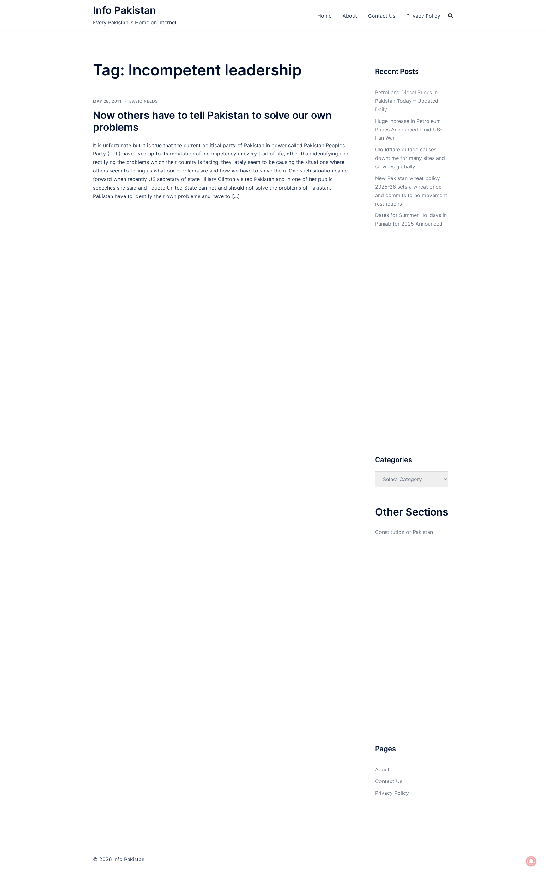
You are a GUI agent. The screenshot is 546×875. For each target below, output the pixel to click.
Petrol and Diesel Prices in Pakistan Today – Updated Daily (406, 100)
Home (324, 16)
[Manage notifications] (531, 861)
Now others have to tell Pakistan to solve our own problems (212, 121)
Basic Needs (143, 101)
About (350, 16)
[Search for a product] (450, 15)
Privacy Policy (423, 16)
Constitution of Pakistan (404, 532)
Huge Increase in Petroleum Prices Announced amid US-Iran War (408, 129)
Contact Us (381, 16)
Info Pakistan (124, 10)
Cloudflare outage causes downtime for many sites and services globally (410, 158)
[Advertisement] (222, 247)
